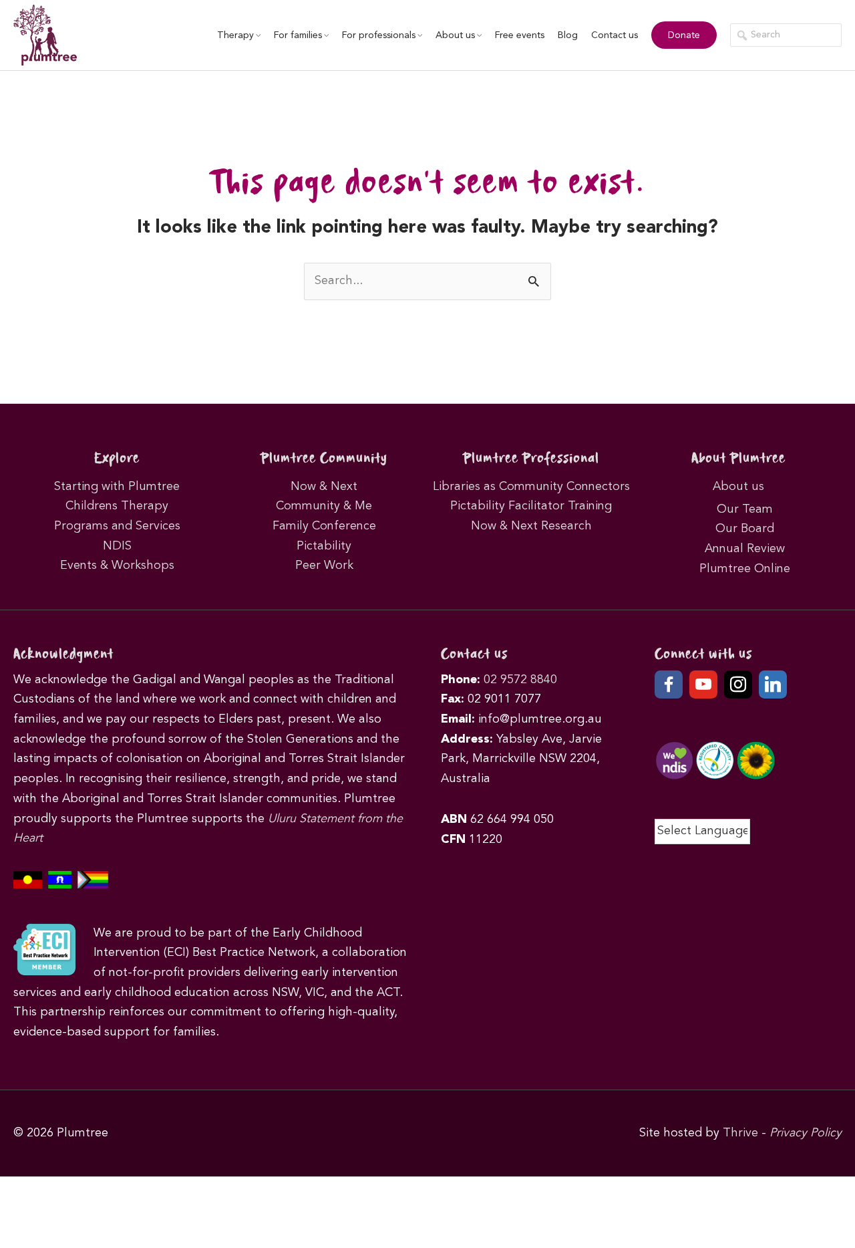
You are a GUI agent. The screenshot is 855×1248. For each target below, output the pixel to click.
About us (455, 35)
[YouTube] (703, 684)
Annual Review (745, 549)
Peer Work (324, 565)
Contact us (614, 35)
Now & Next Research (531, 526)
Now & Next (324, 487)
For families (298, 35)
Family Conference (324, 526)
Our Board (744, 529)
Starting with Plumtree (117, 487)
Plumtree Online (744, 569)
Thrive (740, 1133)
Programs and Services (117, 526)
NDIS (117, 546)
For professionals (378, 35)
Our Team (745, 509)
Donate (684, 35)
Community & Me (324, 506)
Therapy (235, 35)
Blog (568, 35)
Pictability (324, 546)
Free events (519, 35)
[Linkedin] (773, 684)
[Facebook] (669, 684)
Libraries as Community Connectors (531, 487)
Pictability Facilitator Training (531, 506)
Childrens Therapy (116, 506)
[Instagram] (738, 684)
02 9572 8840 (520, 680)
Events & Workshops (117, 565)
